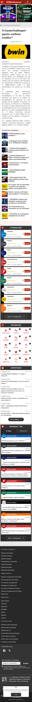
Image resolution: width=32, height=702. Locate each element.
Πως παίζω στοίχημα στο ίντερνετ (10, 588)
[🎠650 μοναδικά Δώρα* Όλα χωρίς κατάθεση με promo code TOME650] (5, 179)
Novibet (9, 240)
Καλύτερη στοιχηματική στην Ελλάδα (11, 591)
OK (16, 694)
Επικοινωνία (4, 594)
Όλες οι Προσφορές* (14, 538)
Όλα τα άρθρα (14, 419)
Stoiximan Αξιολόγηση (7, 553)
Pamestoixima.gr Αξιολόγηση (9, 561)
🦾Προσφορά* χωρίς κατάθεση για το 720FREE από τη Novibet (18, 142)
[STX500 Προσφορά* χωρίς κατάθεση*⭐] (5, 136)
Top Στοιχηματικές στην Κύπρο (9, 580)
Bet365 (9, 278)
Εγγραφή (25, 663)
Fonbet (9, 268)
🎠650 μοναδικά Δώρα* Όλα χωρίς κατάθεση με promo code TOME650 (18, 179)
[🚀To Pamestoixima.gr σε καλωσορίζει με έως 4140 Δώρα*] (5, 209)
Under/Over (4, 606)
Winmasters (10, 287)
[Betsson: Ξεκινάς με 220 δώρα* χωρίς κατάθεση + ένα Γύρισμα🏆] (5, 194)
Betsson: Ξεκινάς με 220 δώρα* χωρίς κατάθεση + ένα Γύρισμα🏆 (18, 193)
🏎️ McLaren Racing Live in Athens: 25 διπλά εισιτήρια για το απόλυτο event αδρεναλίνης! (18, 157)
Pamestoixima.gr (12, 259)
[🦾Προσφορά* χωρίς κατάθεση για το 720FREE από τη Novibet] (5, 143)
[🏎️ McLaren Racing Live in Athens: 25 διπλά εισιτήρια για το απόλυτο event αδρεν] (5, 158)
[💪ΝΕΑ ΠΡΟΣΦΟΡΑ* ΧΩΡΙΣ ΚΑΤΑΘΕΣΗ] (5, 172)
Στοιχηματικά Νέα (5, 371)
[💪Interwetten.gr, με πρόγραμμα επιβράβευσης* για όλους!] (5, 216)
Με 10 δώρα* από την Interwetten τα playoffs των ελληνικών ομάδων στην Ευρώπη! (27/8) (18, 186)
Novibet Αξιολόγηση (6, 556)
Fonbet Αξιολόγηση (6, 564)
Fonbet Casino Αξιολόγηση (8, 636)
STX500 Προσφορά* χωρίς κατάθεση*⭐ (16, 134)
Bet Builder (4, 609)
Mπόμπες (3, 615)
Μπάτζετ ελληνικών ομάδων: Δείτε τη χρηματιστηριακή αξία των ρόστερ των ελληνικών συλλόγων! (12, 390)
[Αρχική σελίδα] (0, 25)
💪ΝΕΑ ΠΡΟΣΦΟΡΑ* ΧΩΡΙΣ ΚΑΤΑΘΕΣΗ (16, 171)
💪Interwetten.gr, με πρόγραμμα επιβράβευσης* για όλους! (18, 215)
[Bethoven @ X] (9, 650)
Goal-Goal (3, 603)
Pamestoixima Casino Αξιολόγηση (10, 633)
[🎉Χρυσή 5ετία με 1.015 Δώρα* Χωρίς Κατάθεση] (5, 165)
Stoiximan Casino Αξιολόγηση (9, 624)
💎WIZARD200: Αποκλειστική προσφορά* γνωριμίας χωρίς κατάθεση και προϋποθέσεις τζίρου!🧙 (17, 201)
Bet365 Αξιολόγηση (6, 567)
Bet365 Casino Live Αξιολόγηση (9, 639)
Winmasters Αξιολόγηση (7, 570)
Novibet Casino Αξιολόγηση (8, 627)
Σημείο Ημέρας (5, 601)
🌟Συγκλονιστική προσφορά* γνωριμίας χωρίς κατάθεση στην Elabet (18, 150)
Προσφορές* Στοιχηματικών (9, 585)
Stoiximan (10, 231)
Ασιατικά (3, 618)
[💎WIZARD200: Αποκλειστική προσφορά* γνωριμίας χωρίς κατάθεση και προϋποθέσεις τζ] (5, 201)
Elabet (9, 250)
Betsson (9, 305)
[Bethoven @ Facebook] (4, 650)
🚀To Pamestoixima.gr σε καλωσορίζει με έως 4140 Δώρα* (18, 207)
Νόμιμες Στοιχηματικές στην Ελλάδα (11, 577)
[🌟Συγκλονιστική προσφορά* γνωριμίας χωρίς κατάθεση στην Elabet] (5, 150)
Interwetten (10, 296)
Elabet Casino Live (6, 630)
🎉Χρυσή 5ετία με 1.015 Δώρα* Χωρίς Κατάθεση (18, 163)
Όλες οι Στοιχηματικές (15, 316)
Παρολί (3, 612)
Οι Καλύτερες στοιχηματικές (9, 582)
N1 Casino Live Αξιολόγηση (8, 642)
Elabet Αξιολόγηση (6, 558)
